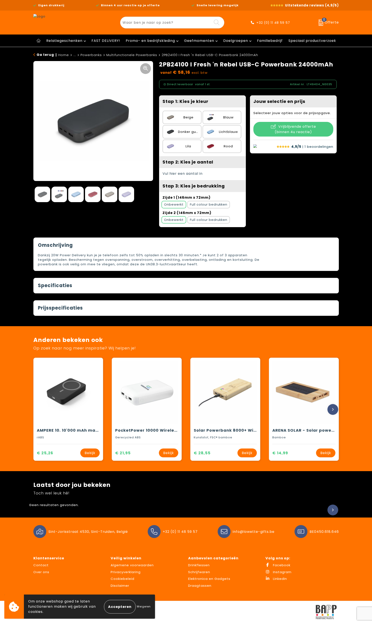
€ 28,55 (202, 452)
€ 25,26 (45, 452)
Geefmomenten (199, 40)
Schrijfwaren (199, 572)
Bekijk (90, 452)
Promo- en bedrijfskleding (150, 40)
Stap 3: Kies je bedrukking (194, 186)
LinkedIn (279, 578)
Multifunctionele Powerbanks (131, 55)
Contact (41, 565)
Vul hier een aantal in (183, 173)
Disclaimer (120, 585)
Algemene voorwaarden (132, 565)
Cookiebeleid (122, 578)
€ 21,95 (123, 452)
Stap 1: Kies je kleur (185, 101)
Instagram (281, 572)
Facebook (281, 565)
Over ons (41, 572)
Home (63, 55)
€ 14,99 (280, 452)
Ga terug (45, 54)
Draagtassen (199, 585)
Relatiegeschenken (64, 40)
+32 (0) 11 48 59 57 (273, 22)
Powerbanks (91, 55)
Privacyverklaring (126, 572)
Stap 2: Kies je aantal (188, 162)
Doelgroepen (235, 40)
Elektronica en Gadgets (209, 578)
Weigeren (144, 606)
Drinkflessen (199, 565)
